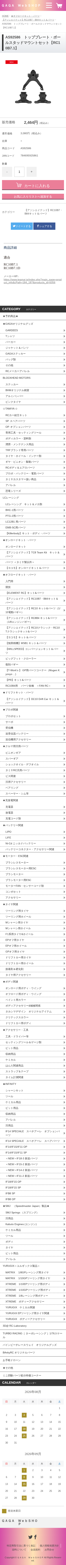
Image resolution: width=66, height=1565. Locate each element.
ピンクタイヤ (13, 401)
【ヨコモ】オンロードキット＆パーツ (27, 567)
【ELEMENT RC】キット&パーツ (25, 592)
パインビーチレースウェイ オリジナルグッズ (31, 1344)
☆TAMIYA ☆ (10, 408)
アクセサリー (13, 897)
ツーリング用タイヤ (17, 910)
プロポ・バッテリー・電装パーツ (25, 473)
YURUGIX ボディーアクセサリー (25, 1319)
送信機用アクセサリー (18, 739)
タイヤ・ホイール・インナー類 (23, 455)
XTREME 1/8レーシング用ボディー (27, 1295)
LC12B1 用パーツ (16, 521)
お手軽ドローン (12, 1360)
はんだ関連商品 (14, 1065)
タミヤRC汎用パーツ (18, 770)
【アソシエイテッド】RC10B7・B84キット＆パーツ (28, 20)
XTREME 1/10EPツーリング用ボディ (28, 1284)
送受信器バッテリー (17, 733)
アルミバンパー (14, 396)
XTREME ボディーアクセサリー (25, 1301)
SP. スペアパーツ (15, 421)
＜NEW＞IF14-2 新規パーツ (22, 1170)
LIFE (8, 837)
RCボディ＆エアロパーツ (20, 467)
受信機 (9, 727)
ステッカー (12, 384)
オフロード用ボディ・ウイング (23, 994)
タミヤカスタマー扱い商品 (21, 479)
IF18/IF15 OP (13, 1181)
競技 (8, 587)
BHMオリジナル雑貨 (17, 390)
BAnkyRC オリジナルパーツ (19, 1352)
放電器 (9, 812)
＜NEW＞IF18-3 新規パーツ (22, 1158)
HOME (5, 16)
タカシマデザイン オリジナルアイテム (29, 1011)
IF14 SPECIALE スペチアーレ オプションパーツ (33, 1133)
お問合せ (49, 1549)
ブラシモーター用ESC (18, 880)
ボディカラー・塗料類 (18, 438)
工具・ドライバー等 (17, 1036)
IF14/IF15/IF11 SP (16, 1152)
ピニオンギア (13, 752)
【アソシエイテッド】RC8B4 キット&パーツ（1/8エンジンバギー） (31, 620)
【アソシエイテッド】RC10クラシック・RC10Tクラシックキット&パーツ (33, 629)
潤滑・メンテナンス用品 (20, 444)
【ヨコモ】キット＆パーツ (21, 637)
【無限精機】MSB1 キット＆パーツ (26, 643)
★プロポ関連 (10, 709)
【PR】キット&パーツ (18, 679)
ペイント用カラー (16, 999)
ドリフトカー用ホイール (20, 963)
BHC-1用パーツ (14, 510)
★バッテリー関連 (13, 825)
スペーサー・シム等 (17, 793)
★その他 (8, 1367)
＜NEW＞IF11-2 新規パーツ (22, 1175)
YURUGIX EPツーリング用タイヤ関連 (27, 1313)
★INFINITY (9, 1083)
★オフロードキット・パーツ (25, 16)
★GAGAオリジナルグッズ (18, 323)
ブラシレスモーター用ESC (21, 868)
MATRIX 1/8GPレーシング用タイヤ (27, 1272)
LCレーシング (12, 497)
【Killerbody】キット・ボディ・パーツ (28, 533)
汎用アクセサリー (16, 781)
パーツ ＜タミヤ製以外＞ (20, 562)
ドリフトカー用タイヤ (18, 957)
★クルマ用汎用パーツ (15, 746)
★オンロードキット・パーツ (19, 540)
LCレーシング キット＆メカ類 (24, 504)
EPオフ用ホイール (16, 945)
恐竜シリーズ (13, 490)
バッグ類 (11, 359)
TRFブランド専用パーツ (20, 450)
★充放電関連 (10, 800)
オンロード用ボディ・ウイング (23, 988)
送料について (19, 1549)
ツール (9, 1096)
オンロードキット (16, 546)
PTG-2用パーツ (14, 515)
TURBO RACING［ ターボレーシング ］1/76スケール (32, 1335)
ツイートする (23, 226)
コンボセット (13, 891)
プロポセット (13, 716)
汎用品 (9, 1125)
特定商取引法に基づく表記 (21, 1545)
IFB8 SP (10, 1193)
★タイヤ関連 (10, 904)
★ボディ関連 (10, 981)
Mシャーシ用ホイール (18, 928)
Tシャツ (10, 336)
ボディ (9, 1241)
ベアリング (12, 787)
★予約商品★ (10, 316)
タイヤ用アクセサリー (18, 974)
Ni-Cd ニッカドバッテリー (21, 843)
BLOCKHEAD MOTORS (16, 377)
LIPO (8, 831)
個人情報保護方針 (49, 1545)
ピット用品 (12, 1048)
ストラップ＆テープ (17, 1071)
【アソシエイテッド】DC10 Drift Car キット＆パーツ (32, 701)
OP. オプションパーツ (18, 426)
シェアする (45, 226)
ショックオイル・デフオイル (22, 764)
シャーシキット (14, 1090)
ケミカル (11, 1059)
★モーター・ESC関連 (15, 856)
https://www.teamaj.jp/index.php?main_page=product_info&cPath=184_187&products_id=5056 (33, 281)
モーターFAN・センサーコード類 (25, 885)
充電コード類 (13, 818)
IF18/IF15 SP (13, 1187)
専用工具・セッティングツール (23, 432)
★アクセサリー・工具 (15, 1029)
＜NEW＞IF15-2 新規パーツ (22, 1164)
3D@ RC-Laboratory (15, 1325)
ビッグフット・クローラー (21, 658)
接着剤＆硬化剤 (14, 969)
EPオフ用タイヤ (15, 939)
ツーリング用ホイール (18, 916)
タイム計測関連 (14, 1077)
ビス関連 (11, 776)
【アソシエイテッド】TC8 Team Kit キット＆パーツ (33, 554)
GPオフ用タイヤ (15, 951)
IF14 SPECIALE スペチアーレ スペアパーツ (33, 1140)
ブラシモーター (14, 874)
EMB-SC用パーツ (16, 527)
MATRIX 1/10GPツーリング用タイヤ (28, 1278)
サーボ (9, 722)
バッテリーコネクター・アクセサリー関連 (30, 849)
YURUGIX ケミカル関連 (20, 1307)
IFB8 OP (10, 1199)
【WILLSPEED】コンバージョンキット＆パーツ (32, 650)
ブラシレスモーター (17, 862)
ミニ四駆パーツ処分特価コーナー (22, 1375)
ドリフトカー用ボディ (18, 1023)
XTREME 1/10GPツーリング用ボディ (28, 1289)
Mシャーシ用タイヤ (17, 922)
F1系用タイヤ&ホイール (19, 934)
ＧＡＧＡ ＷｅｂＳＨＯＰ (21, 5)
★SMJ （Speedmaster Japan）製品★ (26, 1205)
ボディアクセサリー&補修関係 (23, 1005)
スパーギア (12, 758)
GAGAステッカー (16, 353)
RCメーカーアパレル (18, 371)
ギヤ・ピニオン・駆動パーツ (22, 461)
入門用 (9, 581)
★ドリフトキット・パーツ (18, 692)
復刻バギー (12, 664)
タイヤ (9, 1247)
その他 (9, 365)
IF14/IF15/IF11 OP (16, 1146)
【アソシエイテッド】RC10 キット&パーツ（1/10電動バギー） (33, 610)
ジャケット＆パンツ (17, 347)
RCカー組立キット (16, 415)
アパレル (11, 485)
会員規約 (35, 1549)
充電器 (9, 806)
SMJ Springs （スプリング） (22, 1212)
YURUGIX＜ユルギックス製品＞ (21, 1265)
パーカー (11, 341)
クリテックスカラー (17, 1017)
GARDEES (12, 330)
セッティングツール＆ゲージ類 (23, 1042)
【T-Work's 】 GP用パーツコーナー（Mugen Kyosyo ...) (33, 672)
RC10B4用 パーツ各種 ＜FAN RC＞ (28, 685)
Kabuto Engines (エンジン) (21, 1224)
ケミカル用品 (13, 1102)
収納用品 (11, 1053)
